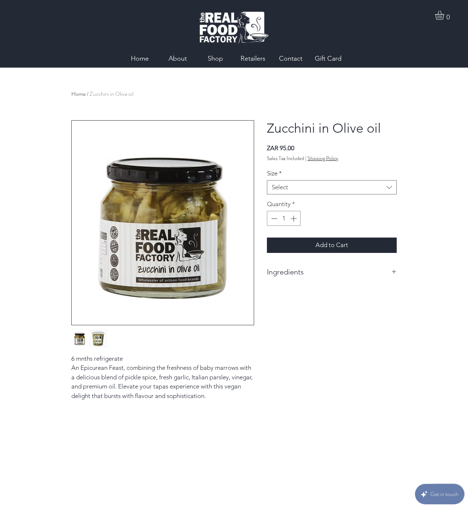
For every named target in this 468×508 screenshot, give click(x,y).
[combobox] (332, 187)
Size (274, 173)
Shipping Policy (322, 158)
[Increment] (294, 218)
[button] (445, 15)
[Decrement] (273, 218)
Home (78, 94)
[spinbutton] (284, 218)
